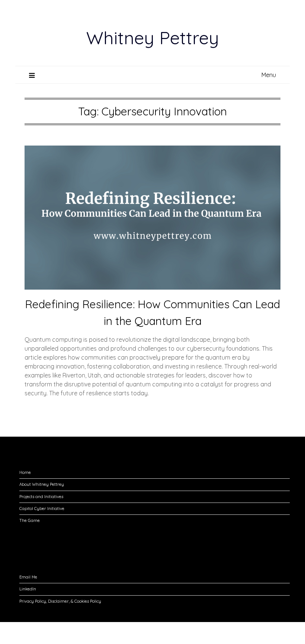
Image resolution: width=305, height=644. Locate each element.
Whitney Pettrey (152, 37)
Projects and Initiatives (41, 496)
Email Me (28, 577)
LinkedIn (27, 589)
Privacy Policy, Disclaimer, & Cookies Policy (60, 601)
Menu (268, 75)
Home (25, 472)
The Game (29, 520)
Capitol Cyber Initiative (41, 508)
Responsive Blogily (194, 633)
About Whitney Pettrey (41, 484)
